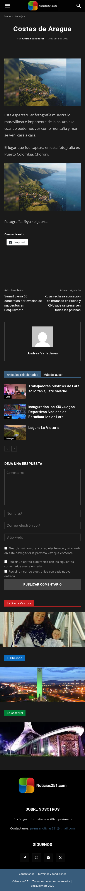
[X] (32, 48)
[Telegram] (62, 48)
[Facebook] (22, 48)
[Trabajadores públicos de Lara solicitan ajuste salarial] (15, 391)
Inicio (7, 16)
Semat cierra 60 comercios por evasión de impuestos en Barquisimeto (23, 303)
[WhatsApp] (42, 48)
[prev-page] (7, 448)
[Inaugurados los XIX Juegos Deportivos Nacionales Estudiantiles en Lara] (15, 411)
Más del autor (53, 375)
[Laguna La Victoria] (15, 432)
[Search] (79, 6)
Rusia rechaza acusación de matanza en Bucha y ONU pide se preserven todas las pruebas (63, 303)
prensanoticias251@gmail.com (52, 828)
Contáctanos (26, 874)
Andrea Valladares (33, 38)
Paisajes (20, 16)
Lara (8, 396)
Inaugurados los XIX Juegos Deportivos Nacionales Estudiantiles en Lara (51, 412)
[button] (7, 6)
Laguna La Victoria (43, 427)
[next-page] (14, 448)
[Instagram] (36, 857)
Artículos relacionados (22, 375)
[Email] (52, 48)
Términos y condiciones (52, 874)
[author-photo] (42, 347)
